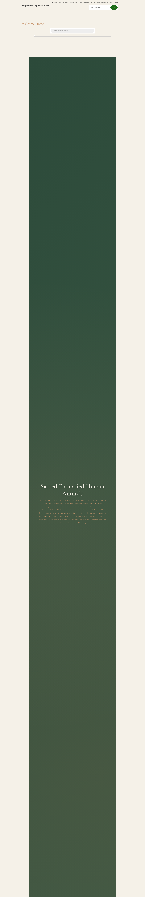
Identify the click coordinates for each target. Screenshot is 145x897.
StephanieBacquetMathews (35, 5)
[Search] (114, 7)
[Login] (119, 6)
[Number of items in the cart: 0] (121, 5)
